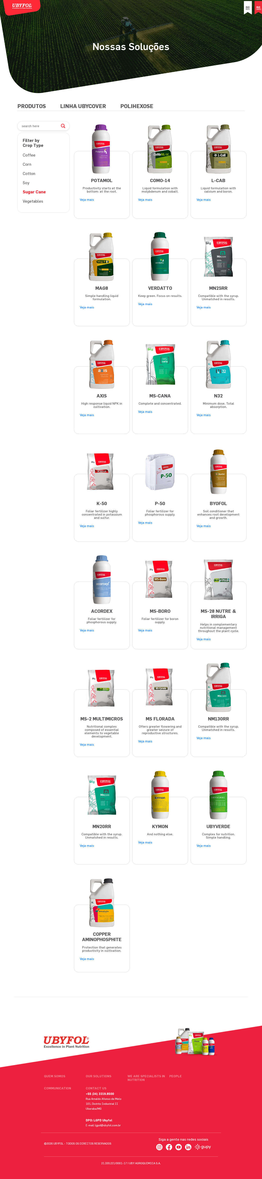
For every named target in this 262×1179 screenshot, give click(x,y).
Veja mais (87, 199)
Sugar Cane (34, 191)
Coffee (29, 155)
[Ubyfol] (22, 8)
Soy (26, 182)
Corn (27, 164)
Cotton (29, 173)
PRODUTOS (31, 106)
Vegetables (33, 201)
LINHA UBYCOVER (83, 106)
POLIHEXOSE (136, 106)
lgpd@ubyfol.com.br (108, 1125)
